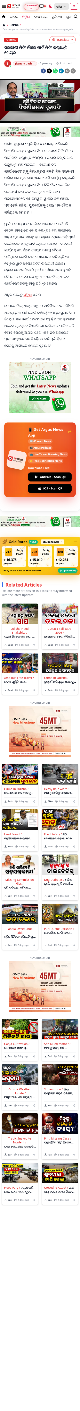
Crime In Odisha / (56, 655)
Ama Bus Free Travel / (19, 655)
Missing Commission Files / (19, 859)
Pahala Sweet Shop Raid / (20, 908)
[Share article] (34, 622)
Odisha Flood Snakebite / (20, 608)
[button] (14, 534)
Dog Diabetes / (54, 857)
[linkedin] (61, 70)
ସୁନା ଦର (71, 16)
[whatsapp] (55, 70)
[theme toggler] (50, 6)
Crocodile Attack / (56, 1165)
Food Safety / (53, 812)
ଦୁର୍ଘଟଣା (57, 16)
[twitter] (49, 70)
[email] (67, 70)
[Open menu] (3, 6)
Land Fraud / (13, 812)
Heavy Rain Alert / (56, 766)
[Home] (3, 25)
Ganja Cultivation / (17, 1021)
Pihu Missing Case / (57, 1116)
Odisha (14, 25)
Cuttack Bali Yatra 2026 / (60, 608)
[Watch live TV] (42, 6)
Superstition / (53, 1067)
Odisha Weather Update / (19, 1069)
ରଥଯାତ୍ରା (41, 16)
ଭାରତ (14, 16)
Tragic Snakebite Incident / (19, 1118)
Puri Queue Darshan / (59, 906)
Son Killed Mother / (57, 1021)
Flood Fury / (12, 1165)
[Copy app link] (73, 70)
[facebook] (43, 70)
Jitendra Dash (23, 63)
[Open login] (74, 6)
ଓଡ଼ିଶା (26, 16)
